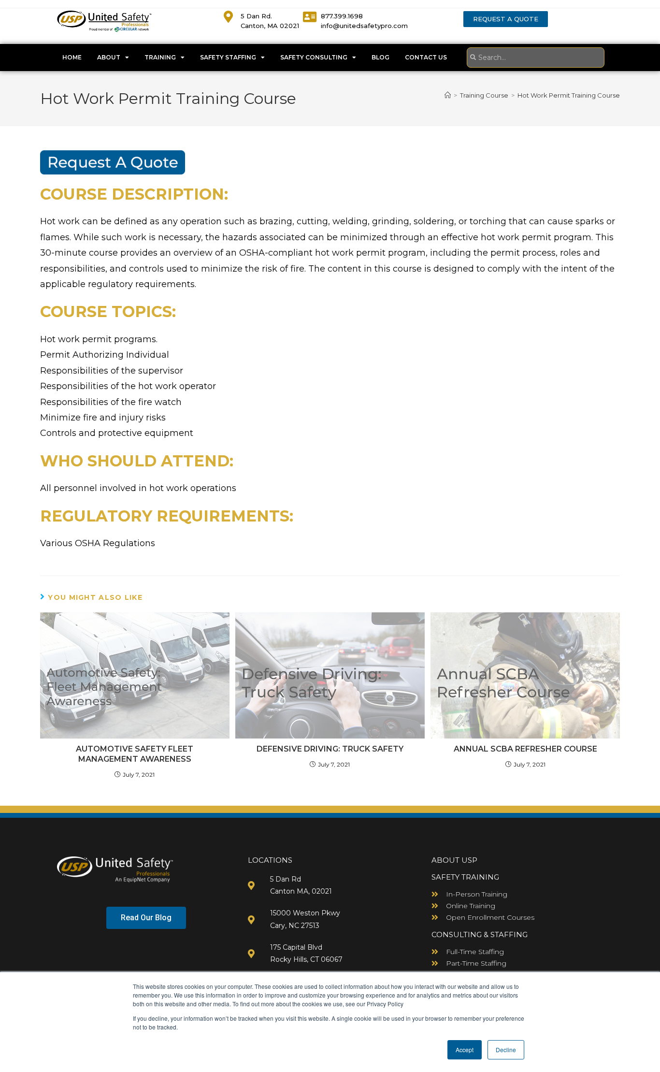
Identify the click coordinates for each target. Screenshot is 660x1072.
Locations (270, 860)
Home (72, 57)
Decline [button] (506, 1049)
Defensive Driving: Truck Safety (330, 748)
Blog (380, 57)
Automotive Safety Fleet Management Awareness (134, 754)
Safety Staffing (228, 57)
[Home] (448, 95)
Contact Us (426, 57)
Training (160, 57)
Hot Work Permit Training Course (568, 95)
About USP (454, 860)
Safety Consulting (313, 57)
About (108, 57)
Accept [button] (464, 1049)
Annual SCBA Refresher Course (525, 748)
